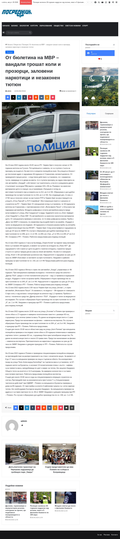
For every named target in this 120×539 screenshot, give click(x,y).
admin (9, 91)
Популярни (91, 114)
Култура (34, 26)
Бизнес (14, 26)
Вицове (88, 311)
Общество (59, 26)
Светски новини (73, 26)
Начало (6, 26)
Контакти (114, 535)
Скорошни (109, 114)
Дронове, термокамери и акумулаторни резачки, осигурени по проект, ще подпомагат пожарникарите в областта (107, 132)
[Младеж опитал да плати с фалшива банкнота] (65, 498)
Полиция (25, 44)
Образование (45, 26)
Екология (24, 26)
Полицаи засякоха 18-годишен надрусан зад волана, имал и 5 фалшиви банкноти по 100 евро (39, 510)
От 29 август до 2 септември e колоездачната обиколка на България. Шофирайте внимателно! (67, 2)
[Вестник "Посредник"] (17, 13)
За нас (99, 535)
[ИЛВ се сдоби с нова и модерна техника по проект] (91, 209)
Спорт (85, 26)
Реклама (107, 535)
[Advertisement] (100, 263)
